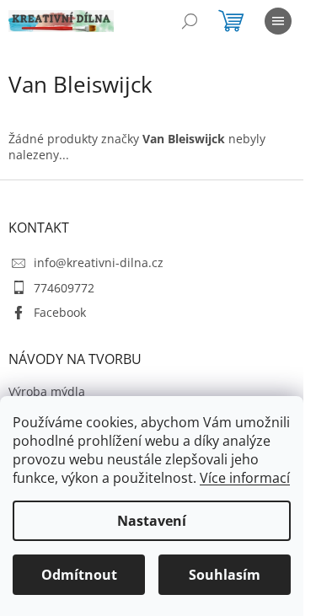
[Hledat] (189, 21)
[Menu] (278, 21)
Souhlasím (224, 574)
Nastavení (151, 521)
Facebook (60, 312)
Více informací (245, 478)
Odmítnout (79, 574)
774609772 (64, 288)
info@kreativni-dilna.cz (98, 262)
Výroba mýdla (46, 391)
